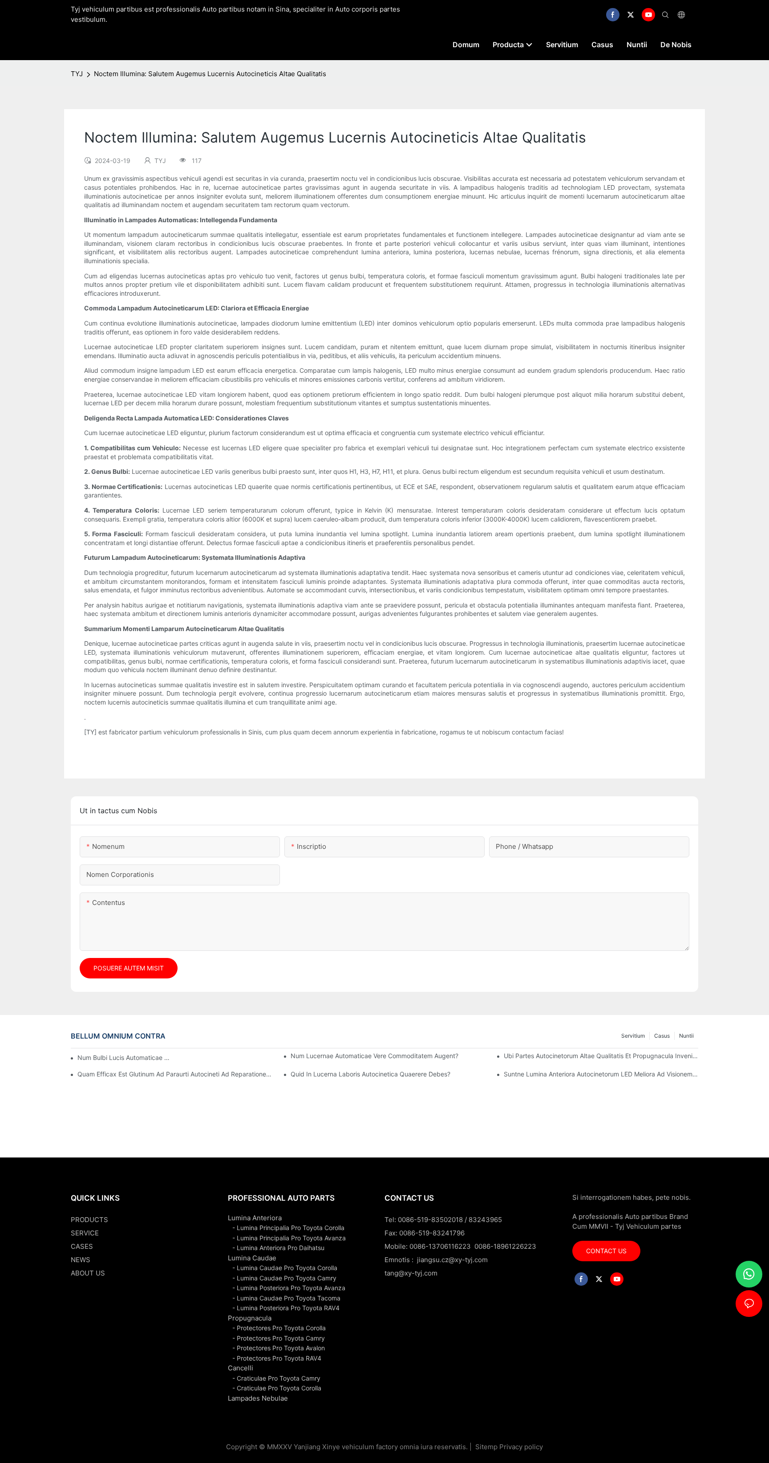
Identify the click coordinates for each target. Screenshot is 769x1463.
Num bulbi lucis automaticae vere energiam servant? (124, 1057)
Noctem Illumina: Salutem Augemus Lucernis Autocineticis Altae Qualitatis (210, 73)
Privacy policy (521, 1447)
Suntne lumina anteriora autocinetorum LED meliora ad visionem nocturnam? (601, 1074)
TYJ (77, 73)
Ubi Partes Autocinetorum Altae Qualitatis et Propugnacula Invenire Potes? (601, 1056)
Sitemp (486, 1447)
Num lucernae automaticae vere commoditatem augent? (374, 1056)
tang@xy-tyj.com (410, 1273)
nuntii (686, 1035)
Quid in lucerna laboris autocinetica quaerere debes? (370, 1074)
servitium (633, 1035)
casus (662, 1035)
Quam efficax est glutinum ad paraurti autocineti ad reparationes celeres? (174, 1074)
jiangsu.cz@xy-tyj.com (452, 1259)
